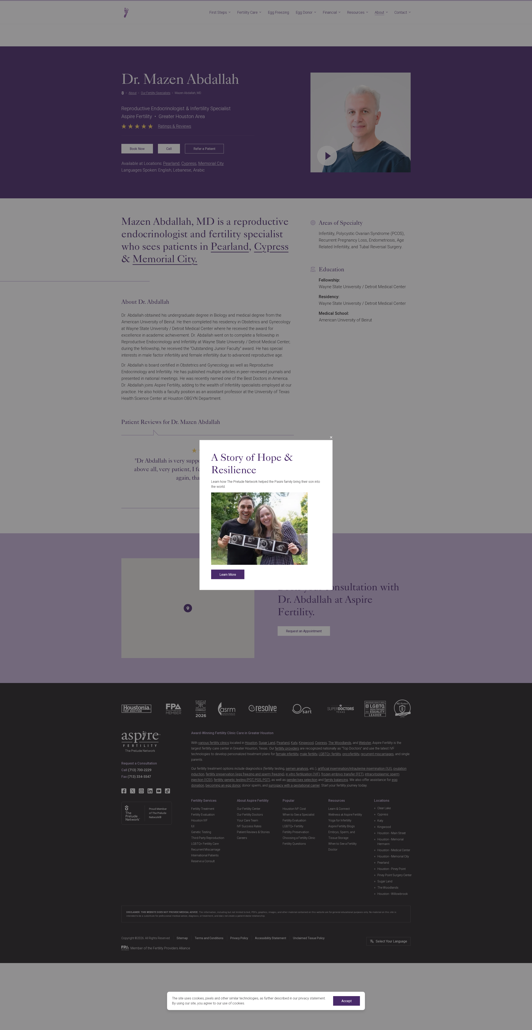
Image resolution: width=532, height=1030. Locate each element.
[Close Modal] (331, 437)
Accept (346, 1001)
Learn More (227, 575)
